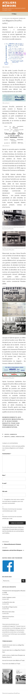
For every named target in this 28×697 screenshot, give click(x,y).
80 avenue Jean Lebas (8, 611)
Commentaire (6, 453)
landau (12, 436)
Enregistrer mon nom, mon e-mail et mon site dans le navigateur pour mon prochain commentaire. (13, 501)
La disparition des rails (8, 602)
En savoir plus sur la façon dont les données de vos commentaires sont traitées (13, 531)
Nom (4, 475)
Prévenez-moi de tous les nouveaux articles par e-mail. (12, 517)
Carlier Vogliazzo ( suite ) (9, 597)
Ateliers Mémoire (9, 4)
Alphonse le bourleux (8, 616)
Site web (4, 491)
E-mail (4, 483)
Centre (7, 434)
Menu (14, 14)
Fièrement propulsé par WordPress (11, 693)
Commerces (13, 434)
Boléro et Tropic (20, 660)
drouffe (7, 436)
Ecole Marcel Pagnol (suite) (9, 607)
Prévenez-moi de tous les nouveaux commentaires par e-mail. (12, 510)
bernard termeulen (19, 18)
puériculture (20, 436)
